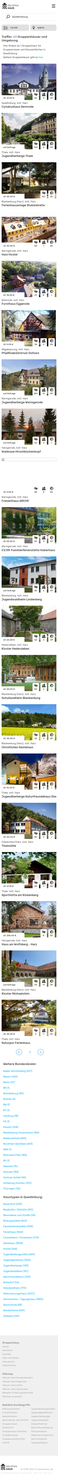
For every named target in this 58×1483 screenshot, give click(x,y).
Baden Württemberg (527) (17, 1071)
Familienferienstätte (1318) (18, 1226)
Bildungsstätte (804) (15, 1220)
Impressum (8, 1361)
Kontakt (6, 1354)
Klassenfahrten (39, 1424)
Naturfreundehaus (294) (16, 1276)
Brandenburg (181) (13, 1093)
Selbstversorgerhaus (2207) (19, 1293)
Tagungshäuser (39, 1442)
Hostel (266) (10, 1248)
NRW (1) (7, 1149)
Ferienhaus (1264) (13, 1232)
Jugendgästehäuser (42, 1412)
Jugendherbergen (41, 1416)
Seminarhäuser (39, 1439)
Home (5, 1346)
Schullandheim (39, 1431)
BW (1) (6, 1104)
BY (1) (6, 1110)
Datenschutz (9, 1365)
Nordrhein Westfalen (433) (18, 1143)
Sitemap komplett (12, 1396)
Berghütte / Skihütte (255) (18, 1209)
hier (41, 57)
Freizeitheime (9, 1412)
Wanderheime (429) (14, 1310)
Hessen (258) (10, 1127)
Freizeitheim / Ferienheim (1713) (21, 1237)
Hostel (5, 1442)
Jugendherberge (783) (16, 1265)
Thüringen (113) (11, 1188)
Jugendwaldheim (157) (15, 1271)
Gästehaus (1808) (13, 1243)
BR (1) (6, 1087)
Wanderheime (9, 1416)
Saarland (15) (10, 1166)
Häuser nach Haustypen (15, 1389)
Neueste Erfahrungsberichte (17, 1392)
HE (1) (6, 1121)
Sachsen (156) (11, 1171)
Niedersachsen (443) (14, 1138)
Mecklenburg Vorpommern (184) (21, 1132)
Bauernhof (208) (12, 1204)
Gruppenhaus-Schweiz (14, 1431)
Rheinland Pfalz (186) (15, 1155)
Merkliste (7, 1350)
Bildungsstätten (11, 1409)
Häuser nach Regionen (14, 1381)
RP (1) (6, 1160)
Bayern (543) (10, 1076)
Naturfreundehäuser (42, 1427)
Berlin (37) (9, 1082)
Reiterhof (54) (11, 1282)
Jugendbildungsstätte (43, 1409)
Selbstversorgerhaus (42, 1435)
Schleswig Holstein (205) (17, 1183)
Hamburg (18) (10, 1115)
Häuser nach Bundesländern (17, 1377)
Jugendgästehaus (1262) (17, 1260)
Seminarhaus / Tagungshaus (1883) (23, 1299)
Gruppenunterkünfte (13, 1439)
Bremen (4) (9, 1099)
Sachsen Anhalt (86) (14, 1177)
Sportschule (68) (12, 1304)
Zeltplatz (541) (11, 1316)
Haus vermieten (10, 1358)
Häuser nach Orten (12, 1385)
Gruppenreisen (10, 1435)
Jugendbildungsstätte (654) (19, 1254)
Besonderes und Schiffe (15, 1420)
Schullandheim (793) (14, 1288)
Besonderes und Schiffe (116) (19, 1215)
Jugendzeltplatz (40, 1420)
